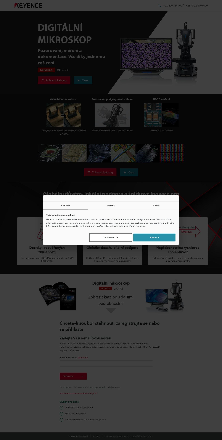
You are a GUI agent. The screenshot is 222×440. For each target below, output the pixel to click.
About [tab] (156, 205)
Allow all (154, 237)
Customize (109, 237)
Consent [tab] (65, 205)
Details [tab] (111, 205)
